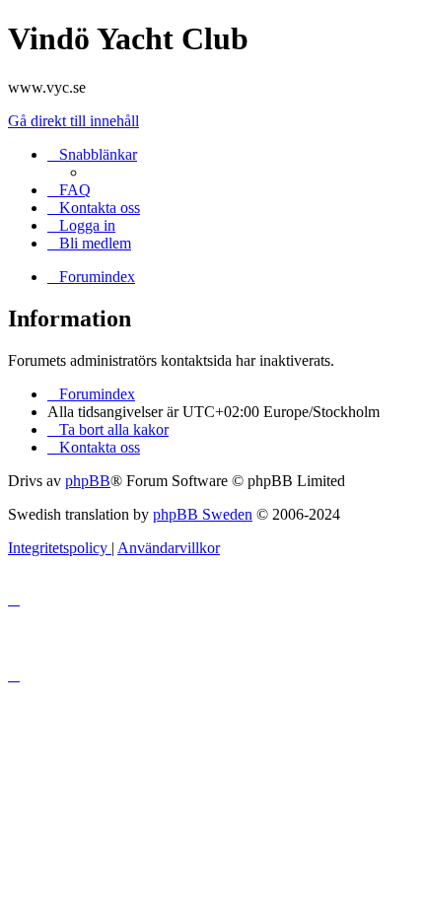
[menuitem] (69, 189)
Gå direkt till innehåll (73, 120)
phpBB (87, 480)
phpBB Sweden (202, 514)
